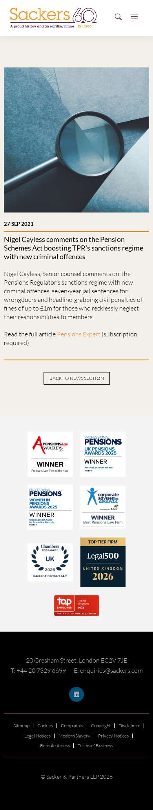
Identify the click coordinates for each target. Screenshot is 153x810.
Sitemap (21, 725)
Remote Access (55, 745)
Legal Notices (37, 736)
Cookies (45, 725)
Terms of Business (95, 745)
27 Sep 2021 (19, 224)
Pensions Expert (78, 334)
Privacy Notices (113, 736)
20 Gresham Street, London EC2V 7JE (76, 660)
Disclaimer (129, 725)
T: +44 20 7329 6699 (38, 670)
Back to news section (76, 378)
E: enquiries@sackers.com (108, 670)
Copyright (101, 725)
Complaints (72, 725)
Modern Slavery (74, 736)
